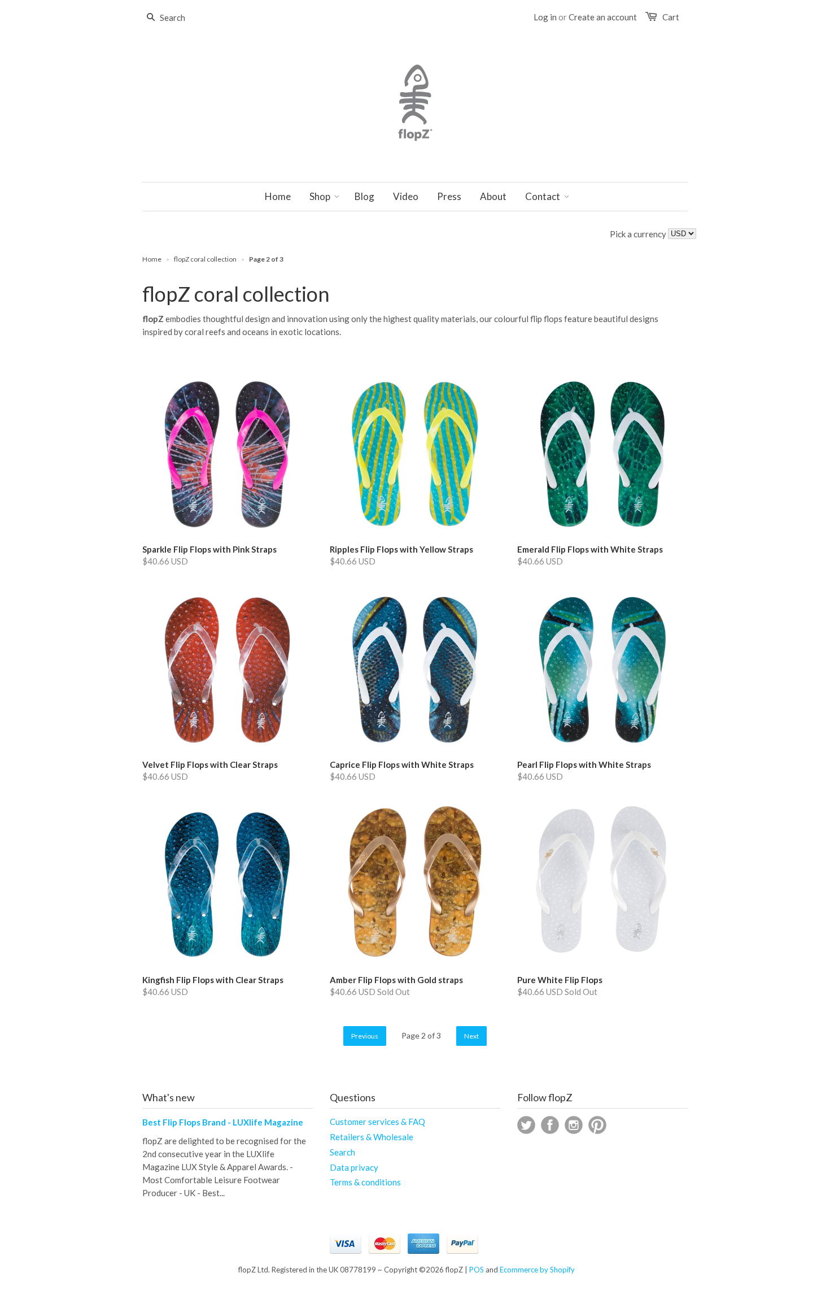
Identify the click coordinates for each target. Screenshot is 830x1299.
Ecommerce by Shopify (537, 1269)
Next (471, 1036)
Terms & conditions (365, 1182)
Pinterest (597, 1125)
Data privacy (354, 1167)
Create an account (603, 17)
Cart (670, 17)
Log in (545, 17)
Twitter (526, 1125)
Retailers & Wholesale (371, 1137)
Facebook (550, 1125)
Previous (364, 1036)
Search (342, 1152)
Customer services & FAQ (377, 1121)
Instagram (574, 1125)
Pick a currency (639, 234)
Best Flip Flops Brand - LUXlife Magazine (222, 1122)
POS (476, 1269)
